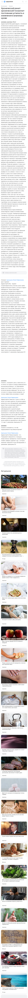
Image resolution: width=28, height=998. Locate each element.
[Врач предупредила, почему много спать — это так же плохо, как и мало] (14, 702)
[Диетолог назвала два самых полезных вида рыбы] (14, 593)
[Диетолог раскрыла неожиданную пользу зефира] (14, 788)
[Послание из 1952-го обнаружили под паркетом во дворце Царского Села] (14, 940)
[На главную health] (9, 1)
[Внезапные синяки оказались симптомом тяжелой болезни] (14, 680)
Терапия (11, 6)
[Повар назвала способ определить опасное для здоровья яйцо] (14, 658)
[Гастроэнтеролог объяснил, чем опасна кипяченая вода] (14, 723)
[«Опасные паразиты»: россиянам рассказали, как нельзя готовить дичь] (14, 767)
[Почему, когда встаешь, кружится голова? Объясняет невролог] (14, 745)
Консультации (4, 6)
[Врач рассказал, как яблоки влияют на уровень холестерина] (14, 485)
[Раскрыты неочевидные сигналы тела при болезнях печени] (14, 507)
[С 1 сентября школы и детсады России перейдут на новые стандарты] (14, 853)
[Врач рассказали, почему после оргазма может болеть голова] (14, 810)
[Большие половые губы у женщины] (14, 615)
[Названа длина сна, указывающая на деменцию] (14, 528)
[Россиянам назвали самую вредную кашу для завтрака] (14, 962)
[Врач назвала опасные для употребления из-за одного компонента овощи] (14, 875)
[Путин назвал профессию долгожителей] (14, 832)
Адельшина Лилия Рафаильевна (15, 280)
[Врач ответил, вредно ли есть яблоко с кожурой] (14, 637)
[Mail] (4, 1)
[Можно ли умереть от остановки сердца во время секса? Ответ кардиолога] (14, 572)
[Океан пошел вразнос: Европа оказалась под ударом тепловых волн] (14, 983)
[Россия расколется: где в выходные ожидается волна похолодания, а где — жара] (14, 550)
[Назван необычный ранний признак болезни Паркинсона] (14, 918)
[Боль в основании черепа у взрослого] (14, 897)
